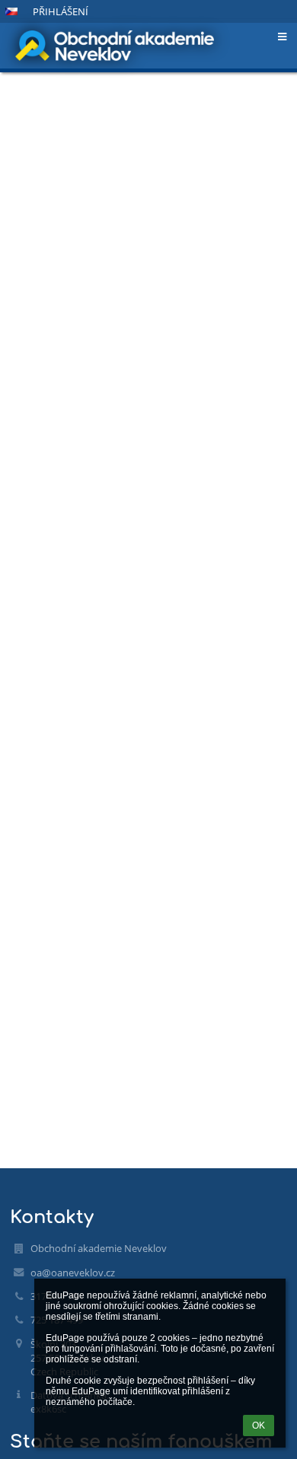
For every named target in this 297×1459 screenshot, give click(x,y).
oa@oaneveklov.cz (72, 1272)
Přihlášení (60, 11)
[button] (11, 11)
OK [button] (258, 1425)
